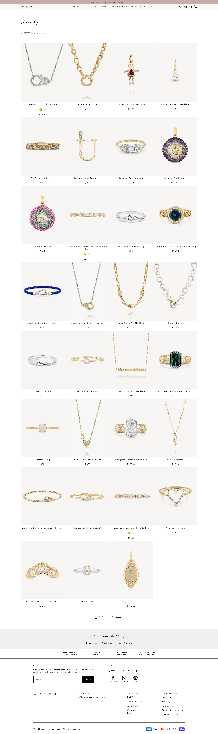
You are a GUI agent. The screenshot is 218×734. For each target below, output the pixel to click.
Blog (129, 713)
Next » (119, 617)
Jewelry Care (134, 701)
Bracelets (91, 642)
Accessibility (169, 706)
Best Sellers (101, 7)
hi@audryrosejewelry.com (92, 697)
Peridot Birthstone (141, 7)
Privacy (166, 701)
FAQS (130, 697)
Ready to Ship (119, 7)
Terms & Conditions (173, 710)
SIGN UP (88, 679)
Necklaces (108, 642)
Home (25, 13)
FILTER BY (28, 33)
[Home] (28, 7)
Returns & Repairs (172, 714)
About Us (132, 706)
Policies (166, 697)
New (88, 7)
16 (111, 617)
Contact (131, 710)
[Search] (185, 6)
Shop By (75, 7)
